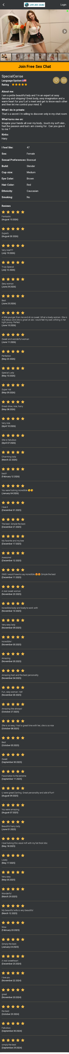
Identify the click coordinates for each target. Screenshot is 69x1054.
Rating (5, 84)
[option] (6, 57)
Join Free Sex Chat (34, 66)
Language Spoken (12, 80)
